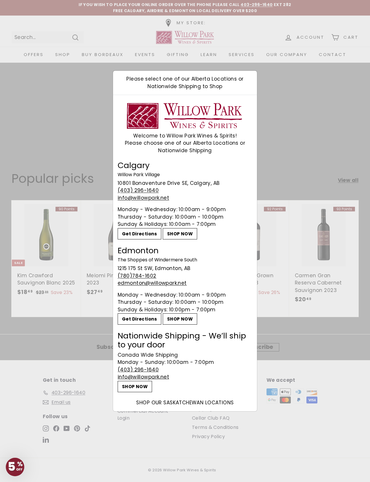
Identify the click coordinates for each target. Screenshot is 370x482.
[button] (15, 467)
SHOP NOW (180, 234)
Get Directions (139, 234)
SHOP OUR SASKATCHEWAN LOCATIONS (185, 402)
